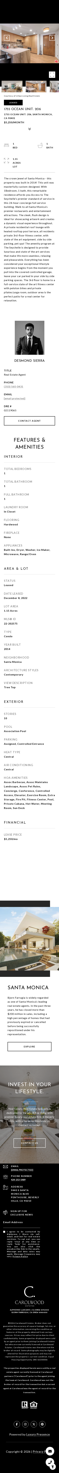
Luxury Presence (38, 1434)
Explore (29, 1046)
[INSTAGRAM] (25, 1424)
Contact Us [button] (29, 1143)
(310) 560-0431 (13, 386)
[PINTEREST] (42, 1424)
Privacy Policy (20, 1256)
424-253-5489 (18, 1179)
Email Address (13, 1222)
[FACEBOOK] (17, 1424)
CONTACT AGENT (29, 420)
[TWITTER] (34, 1424)
